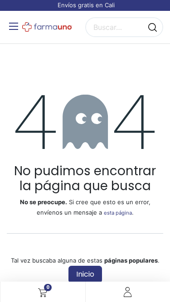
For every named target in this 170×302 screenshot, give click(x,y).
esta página (118, 213)
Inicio (85, 274)
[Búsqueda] (152, 27)
